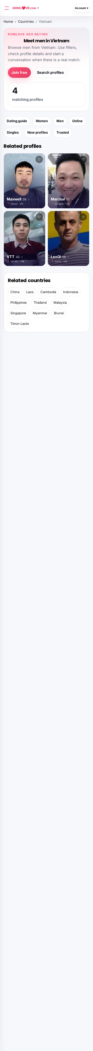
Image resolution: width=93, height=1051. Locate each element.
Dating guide (17, 121)
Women (42, 121)
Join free (19, 72)
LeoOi (60, 257)
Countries (26, 22)
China (14, 292)
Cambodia (48, 292)
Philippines (18, 302)
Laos (30, 292)
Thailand (40, 302)
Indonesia (70, 292)
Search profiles (50, 72)
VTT (15, 257)
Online (77, 121)
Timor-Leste (19, 324)
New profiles (37, 132)
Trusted (62, 132)
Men (60, 121)
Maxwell (18, 199)
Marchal (62, 199)
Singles (13, 132)
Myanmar (40, 313)
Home (8, 22)
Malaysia (60, 302)
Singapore (18, 313)
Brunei (59, 313)
